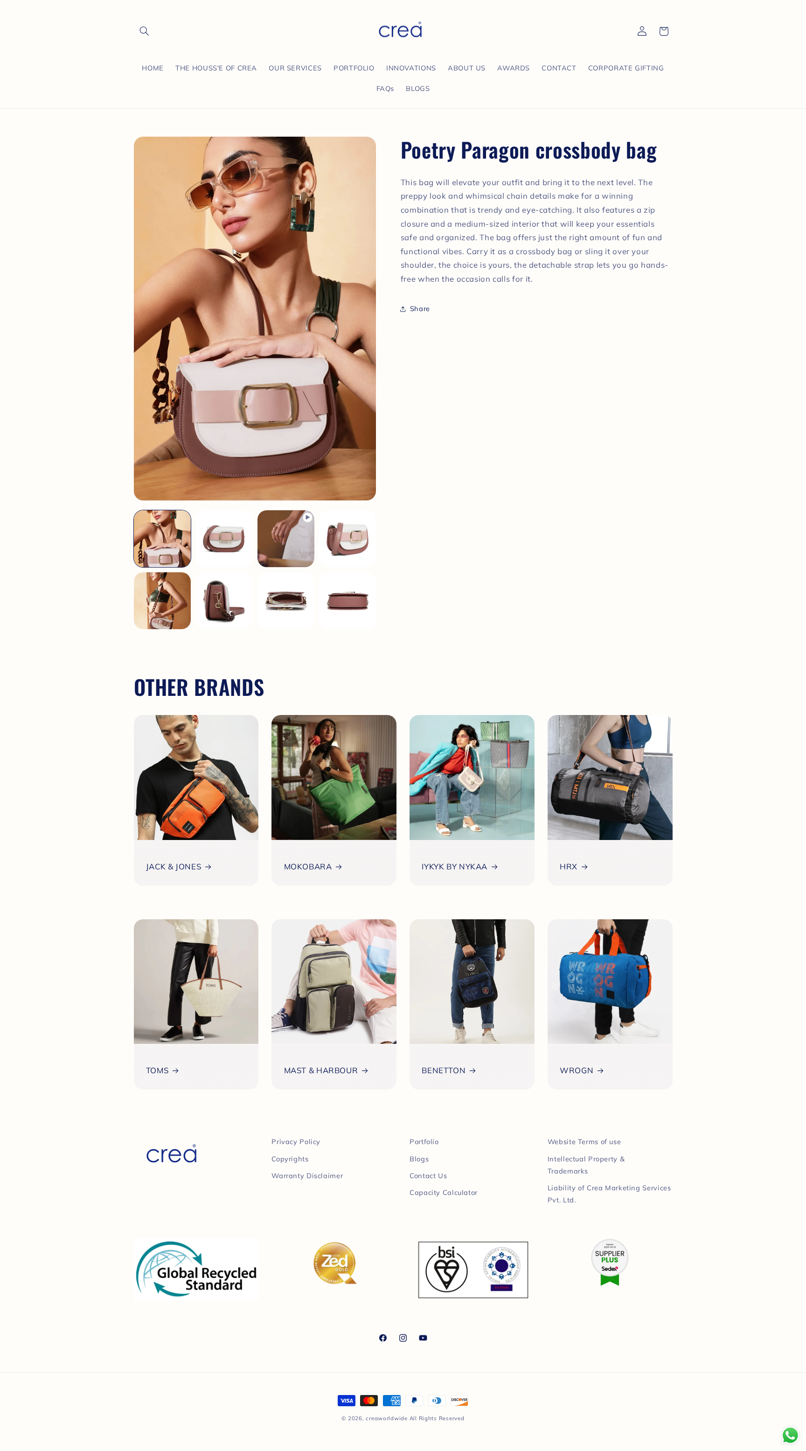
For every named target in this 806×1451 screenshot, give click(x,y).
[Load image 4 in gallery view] (162, 600)
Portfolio (424, 1141)
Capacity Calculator (444, 1192)
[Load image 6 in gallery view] (285, 600)
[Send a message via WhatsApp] (790, 1435)
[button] (144, 31)
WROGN (576, 1070)
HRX (568, 866)
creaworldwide (387, 1418)
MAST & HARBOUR (321, 1070)
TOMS (157, 1070)
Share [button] (420, 308)
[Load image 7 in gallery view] (347, 600)
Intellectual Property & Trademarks (586, 1164)
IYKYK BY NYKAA (454, 866)
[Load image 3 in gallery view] (347, 538)
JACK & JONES (174, 866)
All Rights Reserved (437, 1418)
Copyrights (289, 1158)
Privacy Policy (295, 1141)
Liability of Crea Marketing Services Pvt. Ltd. (609, 1193)
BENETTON (444, 1070)
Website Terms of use (584, 1141)
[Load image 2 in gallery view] (223, 538)
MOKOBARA (308, 866)
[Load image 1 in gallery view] (162, 538)
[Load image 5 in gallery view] (223, 600)
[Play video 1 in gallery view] (285, 538)
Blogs (419, 1158)
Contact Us (428, 1175)
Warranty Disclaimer (307, 1175)
